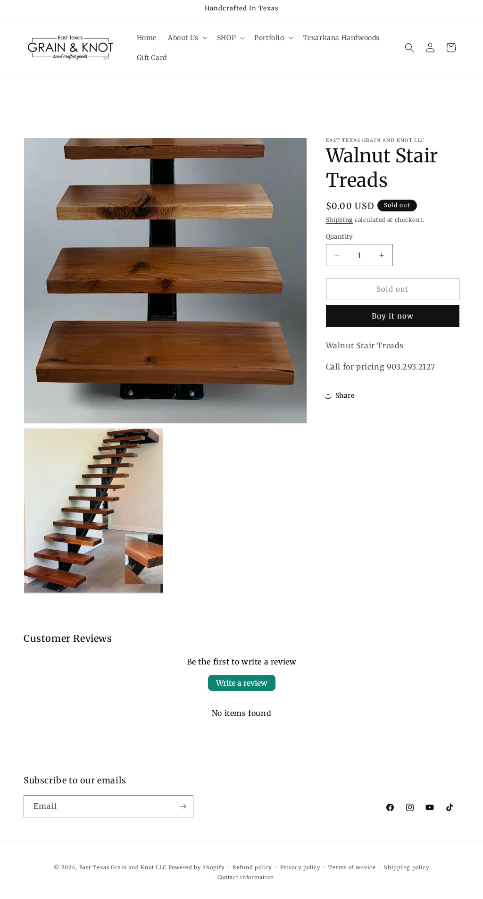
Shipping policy (406, 867)
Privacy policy (300, 867)
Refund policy (252, 867)
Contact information (245, 877)
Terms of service (351, 867)
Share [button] (345, 395)
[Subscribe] (182, 806)
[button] (186, 38)
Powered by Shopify (196, 867)
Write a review (241, 683)
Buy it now (393, 315)
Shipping (339, 219)
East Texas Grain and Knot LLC (123, 867)
